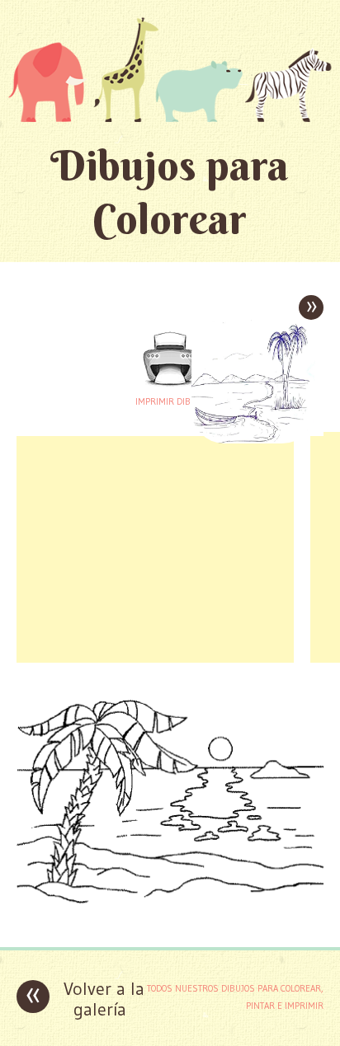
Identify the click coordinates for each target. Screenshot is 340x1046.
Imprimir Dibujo (170, 401)
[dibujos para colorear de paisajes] (170, 922)
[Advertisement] (155, 547)
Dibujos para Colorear (169, 192)
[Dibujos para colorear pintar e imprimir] (170, 69)
